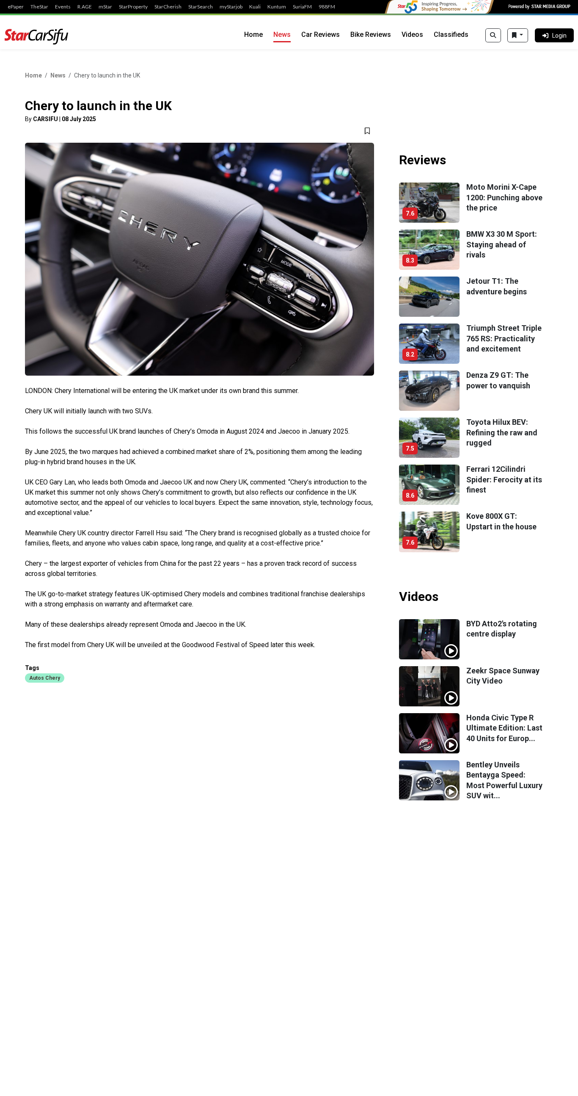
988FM (327, 6)
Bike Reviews (370, 34)
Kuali (255, 6)
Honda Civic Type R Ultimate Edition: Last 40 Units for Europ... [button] (504, 728)
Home (253, 34)
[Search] (493, 35)
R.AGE (84, 6)
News (282, 34)
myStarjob (231, 6)
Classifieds (451, 34)
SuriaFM (302, 6)
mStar (105, 6)
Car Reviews (320, 34)
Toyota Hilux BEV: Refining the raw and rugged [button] (501, 432)
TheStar (39, 6)
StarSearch (200, 6)
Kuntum (276, 6)
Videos (412, 34)
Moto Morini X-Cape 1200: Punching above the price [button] (504, 197)
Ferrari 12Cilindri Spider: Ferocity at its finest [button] (504, 479)
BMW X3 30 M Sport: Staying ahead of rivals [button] (501, 244)
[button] (44, 677)
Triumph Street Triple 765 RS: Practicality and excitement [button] (504, 338)
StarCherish (168, 6)
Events (63, 6)
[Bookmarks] (517, 35)
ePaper (16, 6)
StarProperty (133, 6)
